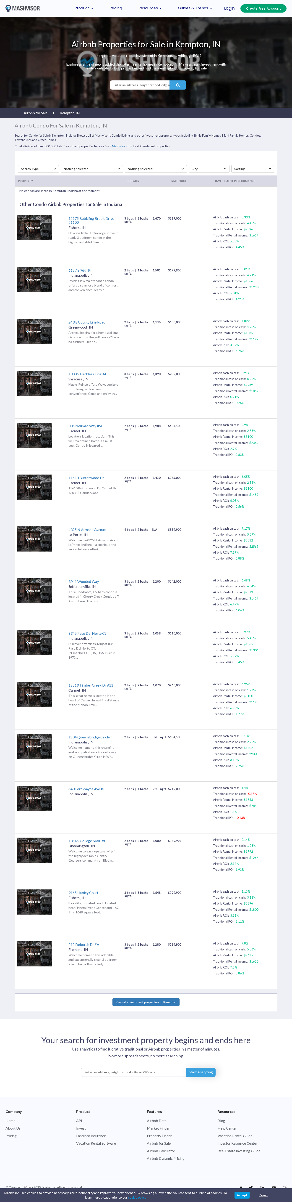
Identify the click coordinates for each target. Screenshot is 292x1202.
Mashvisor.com (122, 146)
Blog (221, 1120)
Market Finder (158, 1128)
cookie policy (137, 1197)
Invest (81, 1128)
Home (10, 1120)
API (79, 1120)
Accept (242, 1195)
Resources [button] (148, 8)
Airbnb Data (157, 1120)
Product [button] (82, 8)
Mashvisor (49, 1187)
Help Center (227, 1128)
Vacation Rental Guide (235, 1135)
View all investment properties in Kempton (146, 1002)
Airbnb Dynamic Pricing (166, 1158)
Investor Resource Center (237, 1143)
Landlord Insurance (91, 1135)
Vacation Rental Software (96, 1143)
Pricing (116, 8)
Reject (263, 1195)
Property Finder (159, 1135)
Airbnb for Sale (159, 1143)
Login (229, 8)
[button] (38, 169)
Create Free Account (263, 8)
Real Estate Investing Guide (239, 1151)
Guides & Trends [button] (193, 8)
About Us (13, 1128)
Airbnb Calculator (161, 1151)
